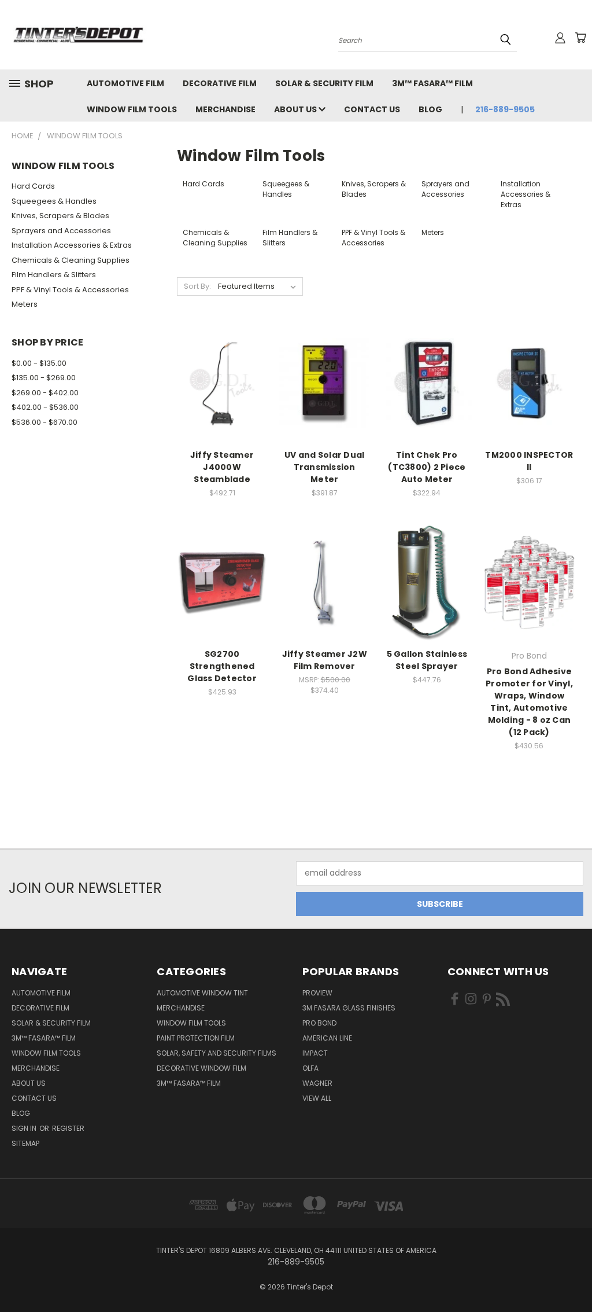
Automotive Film (125, 83)
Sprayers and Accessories (61, 230)
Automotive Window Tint (202, 993)
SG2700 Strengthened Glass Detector (222, 666)
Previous (574, 1276)
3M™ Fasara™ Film (432, 83)
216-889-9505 (505, 109)
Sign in (25, 1128)
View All (316, 1098)
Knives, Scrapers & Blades (60, 215)
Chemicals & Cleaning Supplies (71, 260)
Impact (315, 1053)
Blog (430, 109)
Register (68, 1128)
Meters (25, 304)
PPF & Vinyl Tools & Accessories (70, 289)
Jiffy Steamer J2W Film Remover (324, 660)
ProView (317, 993)
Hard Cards (33, 186)
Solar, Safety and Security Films (216, 1053)
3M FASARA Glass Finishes (348, 1008)
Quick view (222, 360)
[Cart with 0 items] (580, 37)
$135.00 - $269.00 (44, 377)
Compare (218, 382)
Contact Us (372, 109)
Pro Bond (319, 1023)
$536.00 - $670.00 (44, 422)
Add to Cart (222, 404)
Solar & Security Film (324, 83)
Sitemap (25, 1143)
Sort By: (197, 286)
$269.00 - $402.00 (45, 392)
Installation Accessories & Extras (72, 245)
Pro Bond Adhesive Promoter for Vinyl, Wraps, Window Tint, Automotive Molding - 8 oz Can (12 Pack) (529, 702)
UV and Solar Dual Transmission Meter (324, 467)
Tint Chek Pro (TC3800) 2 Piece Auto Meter (426, 467)
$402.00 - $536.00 (45, 407)
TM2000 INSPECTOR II (529, 461)
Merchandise (225, 109)
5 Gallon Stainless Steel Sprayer (427, 660)
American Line (327, 1038)
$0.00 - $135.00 (39, 363)
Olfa (310, 1068)
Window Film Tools (132, 109)
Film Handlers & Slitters (54, 274)
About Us (296, 109)
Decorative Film (220, 83)
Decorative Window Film (201, 1068)
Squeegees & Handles (54, 201)
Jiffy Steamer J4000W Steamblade (222, 467)
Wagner (317, 1083)
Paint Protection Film (196, 1038)
